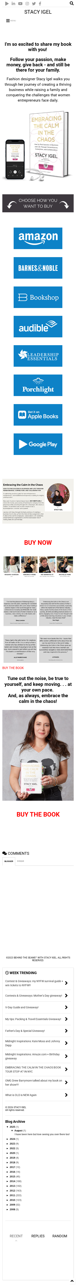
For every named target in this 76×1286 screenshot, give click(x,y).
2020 (13, 1153)
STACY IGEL (38, 12)
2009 (13, 1204)
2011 (13, 1195)
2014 (13, 1181)
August (18, 1130)
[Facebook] (40, 3)
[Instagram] (27, 3)
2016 (13, 1172)
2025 (13, 1127)
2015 (13, 1176)
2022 (13, 1148)
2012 (13, 1190)
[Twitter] (34, 3)
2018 (13, 1162)
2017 (13, 1167)
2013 (13, 1186)
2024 (13, 1139)
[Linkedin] (13, 3)
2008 (13, 1209)
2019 (13, 1157)
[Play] (7, 3)
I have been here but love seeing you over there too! (42, 1134)
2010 (13, 1200)
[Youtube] (20, 3)
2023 (13, 1143)
